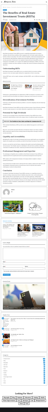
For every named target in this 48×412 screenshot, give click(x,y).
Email (4, 266)
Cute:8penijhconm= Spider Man (17, 334)
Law (4, 378)
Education (6, 366)
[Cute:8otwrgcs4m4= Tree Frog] (6, 330)
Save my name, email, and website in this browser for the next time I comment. (19, 271)
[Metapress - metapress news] (10, 2)
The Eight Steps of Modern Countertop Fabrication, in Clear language (16, 86)
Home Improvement (8, 376)
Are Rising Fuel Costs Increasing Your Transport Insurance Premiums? (38, 234)
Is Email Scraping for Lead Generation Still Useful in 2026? (20, 308)
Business (8, 7)
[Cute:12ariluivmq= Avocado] (6, 347)
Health (5, 372)
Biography (6, 362)
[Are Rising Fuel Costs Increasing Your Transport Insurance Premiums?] (38, 227)
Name (4, 261)
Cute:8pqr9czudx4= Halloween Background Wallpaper (22, 339)
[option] (24, 296)
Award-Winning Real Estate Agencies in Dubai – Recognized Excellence (23, 234)
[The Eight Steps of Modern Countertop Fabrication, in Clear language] (6, 86)
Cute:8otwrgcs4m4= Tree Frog (17, 328)
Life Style (5, 364)
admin (6, 19)
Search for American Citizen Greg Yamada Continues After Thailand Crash (39, 86)
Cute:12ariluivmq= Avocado (16, 345)
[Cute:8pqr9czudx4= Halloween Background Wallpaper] (6, 341)
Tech (5, 368)
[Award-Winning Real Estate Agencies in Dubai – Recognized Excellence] (24, 227)
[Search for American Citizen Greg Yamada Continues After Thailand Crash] (28, 86)
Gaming (5, 374)
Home (5, 7)
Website (26, 266)
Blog (5, 360)
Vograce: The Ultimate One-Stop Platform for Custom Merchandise (9, 226)
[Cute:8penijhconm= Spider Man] (6, 336)
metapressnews (7, 358)
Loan (5, 380)
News (5, 382)
